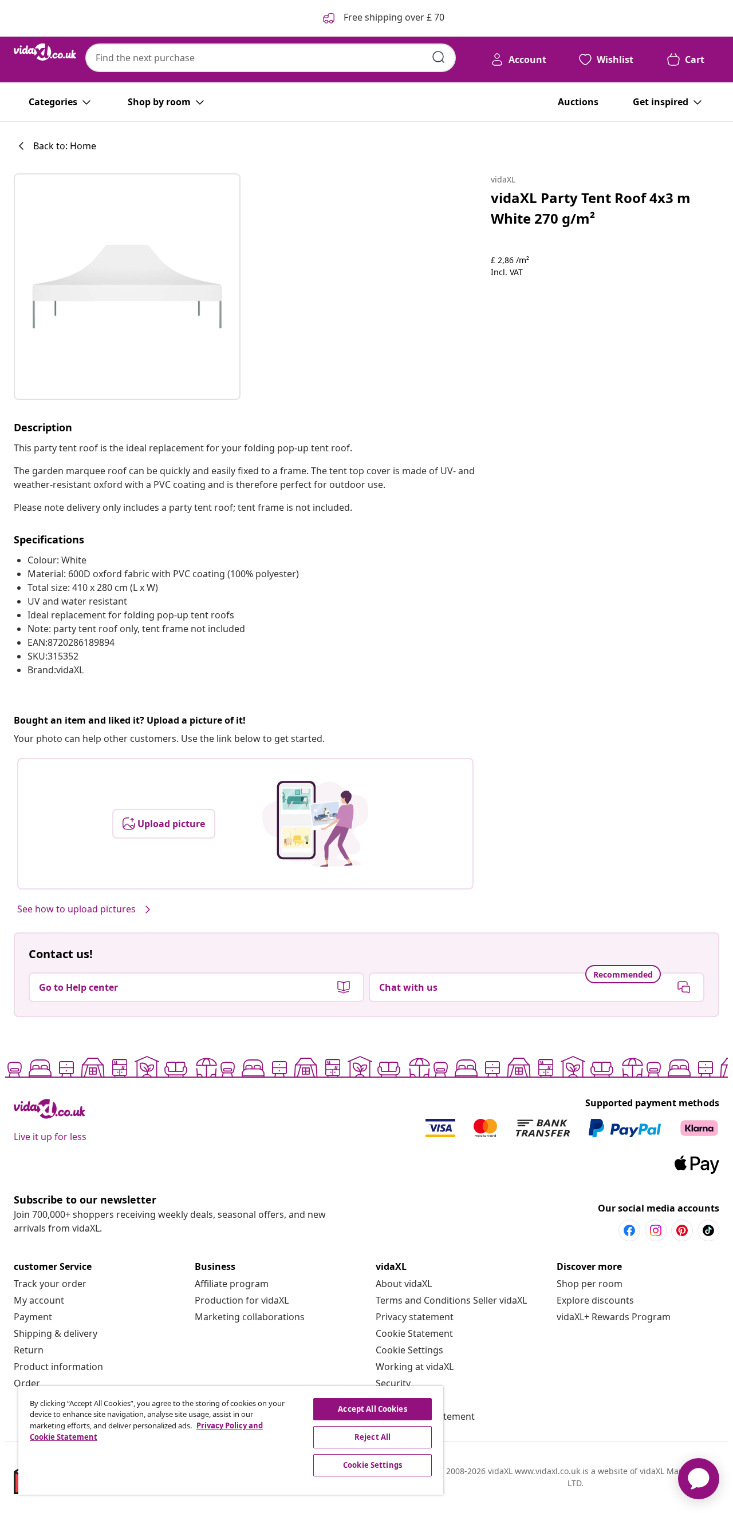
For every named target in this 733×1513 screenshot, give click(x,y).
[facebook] (629, 1230)
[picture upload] (315, 824)
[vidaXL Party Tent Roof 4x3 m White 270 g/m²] (127, 286)
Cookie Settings (409, 1350)
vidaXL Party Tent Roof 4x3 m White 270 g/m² (591, 208)
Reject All (372, 1437)
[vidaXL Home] (45, 52)
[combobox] (270, 57)
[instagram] (655, 1230)
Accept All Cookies (372, 1409)
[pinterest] (682, 1230)
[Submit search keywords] (438, 57)
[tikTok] (708, 1230)
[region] (230, 1440)
